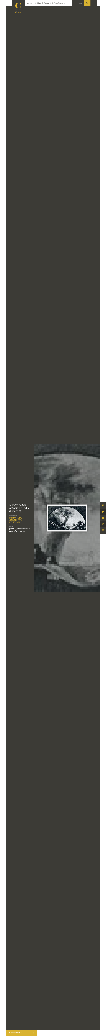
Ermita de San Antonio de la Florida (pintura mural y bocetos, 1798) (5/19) (19, 530)
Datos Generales (15, 1032)
